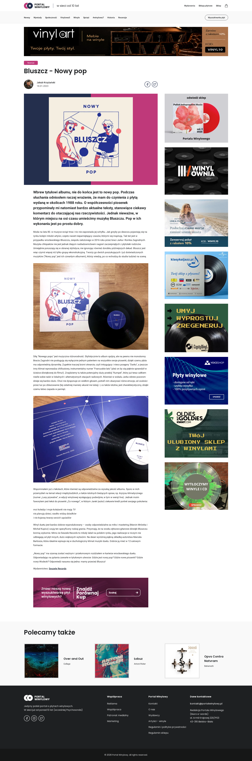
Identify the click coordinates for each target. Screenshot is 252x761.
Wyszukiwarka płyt (216, 17)
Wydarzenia (189, 6)
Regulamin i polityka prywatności (167, 727)
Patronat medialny (117, 715)
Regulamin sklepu (158, 733)
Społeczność (51, 17)
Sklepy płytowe (205, 6)
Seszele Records (57, 568)
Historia (111, 17)
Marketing (113, 721)
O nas (151, 709)
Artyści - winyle (157, 721)
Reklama (112, 703)
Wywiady (38, 17)
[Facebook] (27, 718)
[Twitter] (41, 718)
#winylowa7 (98, 17)
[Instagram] (34, 718)
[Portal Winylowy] (37, 6)
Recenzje (122, 17)
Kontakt (153, 703)
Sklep (218, 6)
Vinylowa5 (65, 17)
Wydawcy (154, 715)
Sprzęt (86, 17)
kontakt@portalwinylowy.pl (206, 703)
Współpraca (114, 709)
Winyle (77, 17)
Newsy (27, 17)
